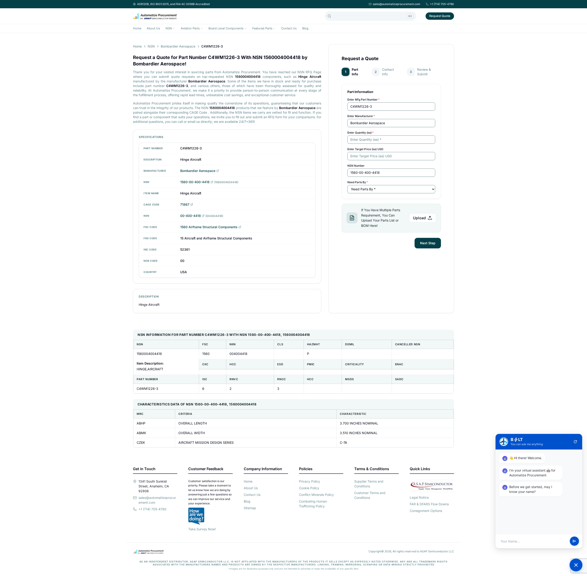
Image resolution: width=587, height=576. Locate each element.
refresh (575, 441)
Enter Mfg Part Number (363, 99)
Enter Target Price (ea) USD (365, 149)
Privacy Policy (309, 481)
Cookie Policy (309, 488)
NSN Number (356, 165)
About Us (153, 28)
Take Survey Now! (202, 529)
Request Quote (439, 16)
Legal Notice (419, 497)
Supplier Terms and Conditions (368, 483)
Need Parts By (357, 182)
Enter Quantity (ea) (360, 132)
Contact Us (289, 28)
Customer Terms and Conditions (369, 495)
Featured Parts (262, 28)
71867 (184, 204)
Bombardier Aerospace (178, 46)
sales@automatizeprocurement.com (396, 4)
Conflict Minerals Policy (316, 495)
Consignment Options (426, 511)
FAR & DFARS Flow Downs (429, 504)
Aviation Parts (190, 28)
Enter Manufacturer (361, 116)
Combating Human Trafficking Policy (313, 503)
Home (137, 28)
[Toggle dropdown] (173, 28)
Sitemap (250, 508)
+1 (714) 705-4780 (442, 4)
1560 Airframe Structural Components (209, 227)
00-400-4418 (190, 216)
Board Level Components (226, 28)
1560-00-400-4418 (195, 182)
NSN (169, 28)
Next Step (427, 243)
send (574, 541)
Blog (305, 28)
